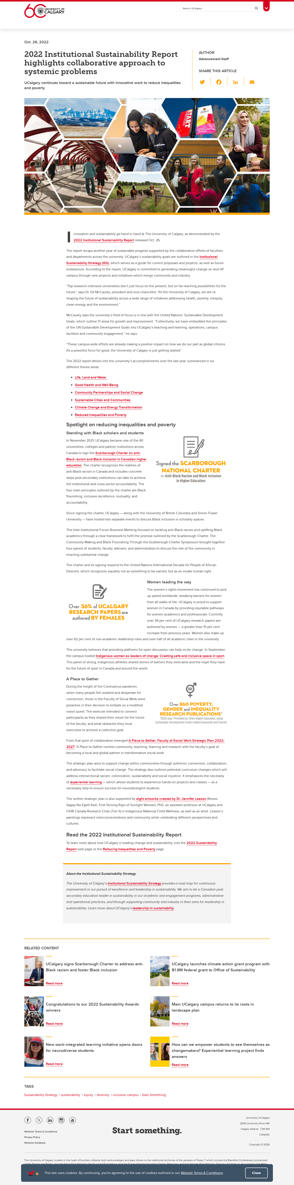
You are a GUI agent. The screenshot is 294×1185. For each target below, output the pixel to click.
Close (256, 1172)
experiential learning (86, 782)
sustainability (70, 1094)
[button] (205, 81)
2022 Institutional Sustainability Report (104, 240)
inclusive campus (126, 1094)
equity (88, 1094)
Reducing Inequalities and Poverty (129, 849)
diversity (103, 1094)
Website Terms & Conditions (202, 1172)
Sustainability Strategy (40, 1094)
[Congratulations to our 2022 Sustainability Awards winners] (34, 1011)
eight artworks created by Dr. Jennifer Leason (171, 798)
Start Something (154, 1094)
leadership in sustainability (153, 908)
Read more (54, 983)
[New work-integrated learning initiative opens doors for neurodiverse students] (34, 1052)
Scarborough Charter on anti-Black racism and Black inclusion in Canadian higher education (106, 459)
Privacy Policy (32, 1137)
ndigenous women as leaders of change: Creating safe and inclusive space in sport (160, 655)
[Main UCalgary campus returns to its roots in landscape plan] (160, 1011)
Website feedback (34, 1143)
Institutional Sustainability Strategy (134, 883)
